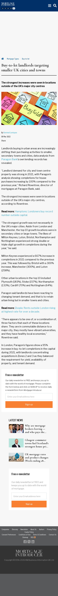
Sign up (29, 404)
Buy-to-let (25, 58)
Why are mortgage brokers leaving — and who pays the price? (35, 429)
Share (3, 140)
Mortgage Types (13, 58)
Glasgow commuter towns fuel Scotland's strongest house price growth (37, 443)
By (9, 132)
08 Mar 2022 (6, 136)
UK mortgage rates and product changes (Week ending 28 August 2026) (36, 457)
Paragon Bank (9, 159)
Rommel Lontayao (10, 132)
